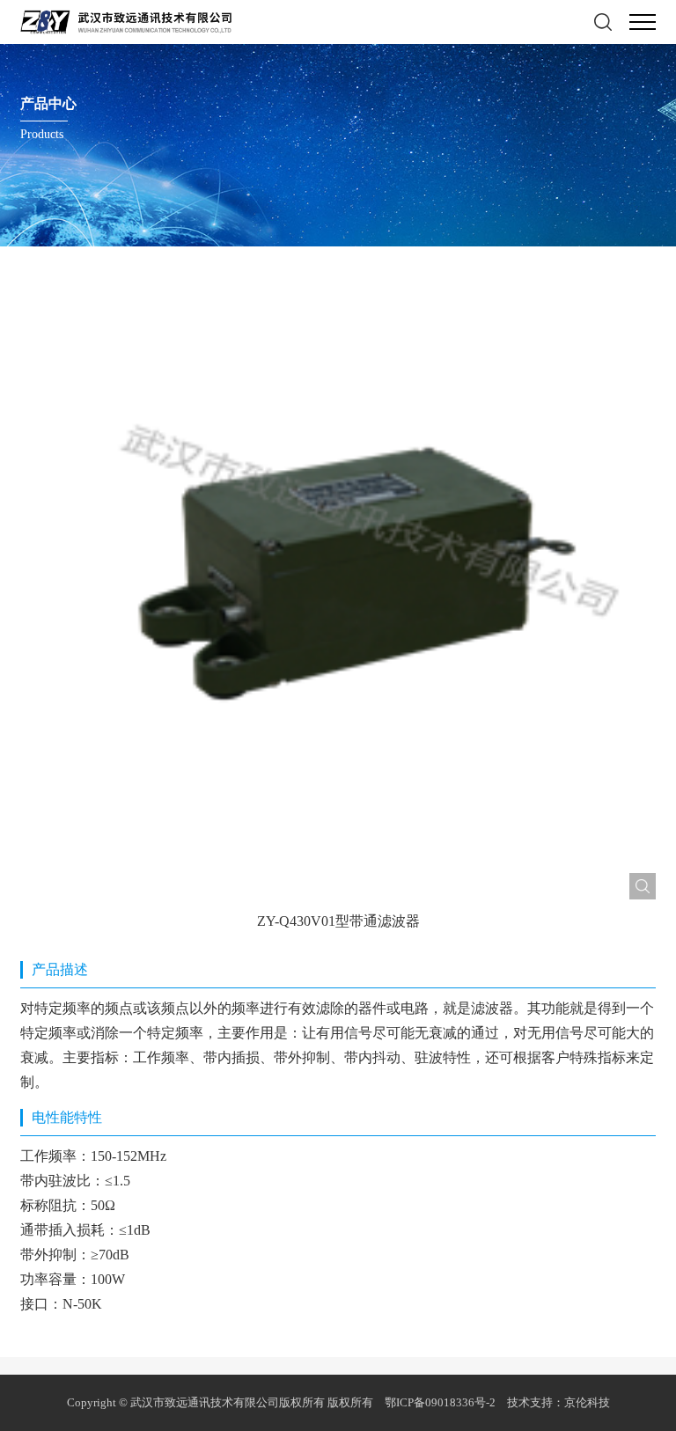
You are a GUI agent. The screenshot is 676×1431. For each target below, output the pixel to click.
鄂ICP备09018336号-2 (441, 1402)
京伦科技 (587, 1402)
